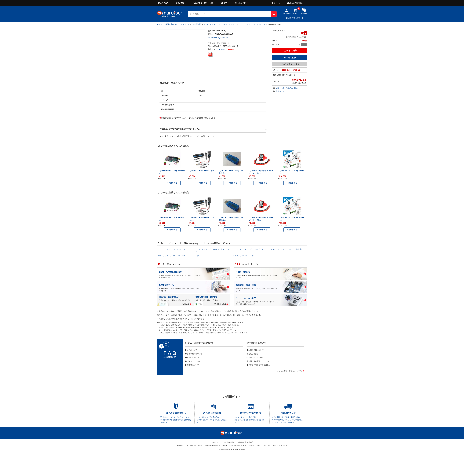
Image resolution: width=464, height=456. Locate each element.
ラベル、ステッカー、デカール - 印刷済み (286, 249)
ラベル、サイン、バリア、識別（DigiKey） (219, 24)
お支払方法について (194, 357)
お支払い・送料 (228, 442)
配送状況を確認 (296, 3)
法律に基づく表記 (269, 445)
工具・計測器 (196, 24)
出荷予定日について (256, 350)
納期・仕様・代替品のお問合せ (287, 88)
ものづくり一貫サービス (203, 3)
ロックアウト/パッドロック (243, 256)
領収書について (193, 365)
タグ (197, 256)
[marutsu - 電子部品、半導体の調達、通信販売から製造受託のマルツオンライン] (169, 14)
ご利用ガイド (240, 3)
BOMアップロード (296, 18)
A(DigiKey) (223, 49)
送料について (192, 350)
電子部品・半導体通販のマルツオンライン (173, 24)
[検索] (274, 14)
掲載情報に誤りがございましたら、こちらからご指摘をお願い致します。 (189, 118)
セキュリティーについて (251, 445)
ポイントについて (193, 361)
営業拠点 (241, 442)
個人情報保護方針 (211, 445)
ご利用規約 (179, 445)
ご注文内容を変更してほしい (259, 365)
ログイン (277, 3)
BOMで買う (181, 3)
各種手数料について (194, 353)
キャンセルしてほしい (256, 357)
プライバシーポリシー (194, 445)
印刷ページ (280, 91)
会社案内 (224, 3)
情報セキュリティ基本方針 (230, 445)
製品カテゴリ (163, 3)
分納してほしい (254, 353)
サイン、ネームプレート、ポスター (171, 256)
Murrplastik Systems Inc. (218, 38)
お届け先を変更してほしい (258, 361)
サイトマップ (284, 445)
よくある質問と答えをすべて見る (290, 371)
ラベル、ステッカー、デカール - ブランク (249, 249)
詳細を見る (173, 183)
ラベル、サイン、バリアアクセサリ (251, 24)
